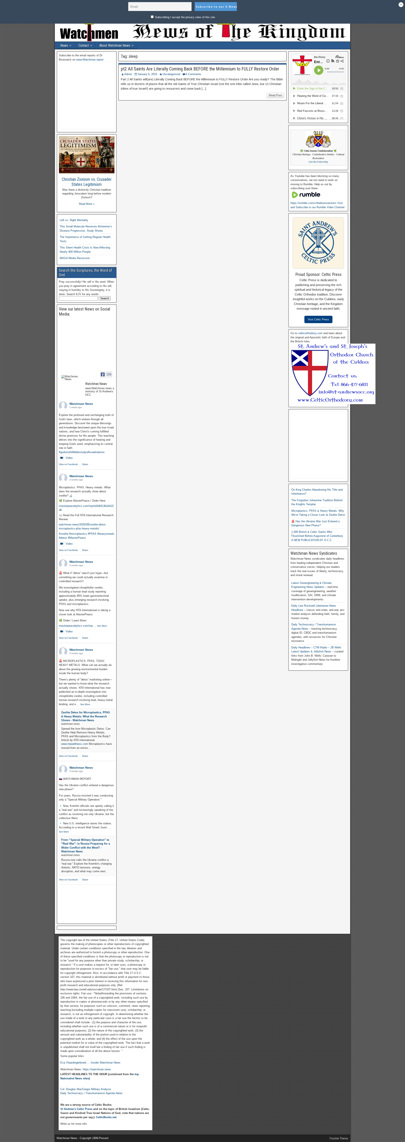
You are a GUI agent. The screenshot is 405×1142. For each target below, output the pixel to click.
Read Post (275, 95)
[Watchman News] (71, 378)
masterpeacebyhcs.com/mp (76, 625)
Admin (128, 74)
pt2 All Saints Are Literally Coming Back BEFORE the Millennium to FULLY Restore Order (200, 69)
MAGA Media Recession (75, 258)
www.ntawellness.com (74, 743)
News (64, 45)
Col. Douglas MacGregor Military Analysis (85, 1089)
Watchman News (81, 403)
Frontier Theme (339, 1138)
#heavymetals (105, 533)
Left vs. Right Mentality (74, 220)
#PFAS (92, 533)
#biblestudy (79, 452)
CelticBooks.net (106, 1117)
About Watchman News (114, 45)
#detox (63, 537)
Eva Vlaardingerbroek (73, 1062)
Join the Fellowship (318, 161)
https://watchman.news (97, 1069)
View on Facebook (68, 464)
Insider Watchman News (105, 1062)
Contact (83, 45)
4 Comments (193, 74)
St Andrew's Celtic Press (76, 1109)
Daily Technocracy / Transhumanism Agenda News (91, 1093)
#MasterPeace (77, 537)
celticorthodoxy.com (310, 333)
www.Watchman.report (89, 59)
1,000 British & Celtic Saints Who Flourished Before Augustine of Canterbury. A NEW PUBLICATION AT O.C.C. (317, 536)
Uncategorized (171, 74)
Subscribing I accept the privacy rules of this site (184, 17)
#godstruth (65, 452)
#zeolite (63, 533)
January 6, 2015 (147, 74)
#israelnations (96, 452)
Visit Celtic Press (318, 319)
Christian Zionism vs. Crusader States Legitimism (87, 182)
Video (69, 457)
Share (85, 464)
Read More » (86, 203)
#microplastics (78, 533)
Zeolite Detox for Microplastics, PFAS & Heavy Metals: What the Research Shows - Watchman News (85, 716)
